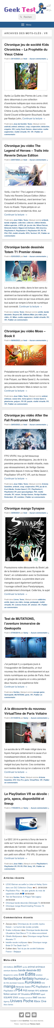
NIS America (41, 228)
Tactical (33, 233)
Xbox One (40, 1001)
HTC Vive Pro (18, 780)
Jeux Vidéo (18, 220)
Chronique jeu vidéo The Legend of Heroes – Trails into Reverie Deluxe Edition (26, 150)
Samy (25, 632)
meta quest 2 (27, 398)
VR (32, 131)
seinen (13, 994)
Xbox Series (8, 1004)
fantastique (12, 978)
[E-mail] (34, 1014)
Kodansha (20, 983)
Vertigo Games (27, 494)
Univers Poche (21, 1000)
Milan (15, 317)
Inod (25, 58)
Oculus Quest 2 (39, 398)
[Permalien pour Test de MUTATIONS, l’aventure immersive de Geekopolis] (25, 660)
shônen (34, 604)
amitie (40, 312)
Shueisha (25, 994)
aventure (7, 970)
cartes (15, 975)
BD (21, 314)
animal (14, 126)
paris (27, 694)
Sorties (16, 692)
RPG (28, 233)
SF (29, 604)
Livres (16, 312)
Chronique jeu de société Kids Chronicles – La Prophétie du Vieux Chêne (26, 49)
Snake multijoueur (13, 930)
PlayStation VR (34, 230)
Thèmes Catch (35, 1024)
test (35, 997)
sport (43, 994)
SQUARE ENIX (11, 997)
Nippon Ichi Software (26, 228)
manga (26, 602)
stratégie (22, 997)
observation (37, 129)
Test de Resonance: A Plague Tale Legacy (23, 896)
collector (30, 222)
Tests (30, 124)
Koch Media (9, 489)
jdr (25, 225)
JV (11, 317)
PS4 (6, 233)
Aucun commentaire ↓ (39, 58)
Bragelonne (8, 975)
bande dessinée (27, 970)
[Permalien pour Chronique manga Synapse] (25, 563)
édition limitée (40, 222)
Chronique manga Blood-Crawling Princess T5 (25, 905)
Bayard (16, 314)
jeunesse (13, 982)
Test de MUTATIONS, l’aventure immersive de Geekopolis (22, 623)
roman (31, 990)
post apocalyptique (25, 491)
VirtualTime (34, 780)
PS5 (10, 233)
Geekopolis (9, 694)
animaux (21, 126)
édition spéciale (10, 225)
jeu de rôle (31, 225)
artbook (45, 220)
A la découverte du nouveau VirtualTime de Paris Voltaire (25, 711)
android (7, 126)
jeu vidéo (39, 314)
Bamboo (14, 970)
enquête (7, 129)
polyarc (17, 401)
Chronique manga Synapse (24, 508)
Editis (30, 974)
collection (22, 222)
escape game (38, 692)
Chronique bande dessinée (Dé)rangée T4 (23, 902)
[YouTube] (27, 1014)
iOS (13, 129)
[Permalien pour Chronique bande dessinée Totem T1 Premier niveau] (25, 283)
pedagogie (34, 602)
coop (28, 126)
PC (29, 489)
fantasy (28, 978)
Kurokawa (33, 982)
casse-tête (16, 398)
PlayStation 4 (9, 230)
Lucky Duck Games (24, 129)
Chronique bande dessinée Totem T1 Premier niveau (24, 249)
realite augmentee (25, 317)
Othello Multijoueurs (14, 936)
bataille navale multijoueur (16, 942)
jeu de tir (43, 486)
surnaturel (28, 997)
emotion (39, 975)
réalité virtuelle (20, 131)
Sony (30, 866)
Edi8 (21, 974)
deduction (45, 126)
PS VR (43, 230)
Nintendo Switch (11, 228)
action (18, 966)
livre (43, 982)
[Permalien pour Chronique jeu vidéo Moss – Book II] (25, 368)
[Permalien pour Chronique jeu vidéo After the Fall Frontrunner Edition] (25, 452)
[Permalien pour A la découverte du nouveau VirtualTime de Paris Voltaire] (25, 745)
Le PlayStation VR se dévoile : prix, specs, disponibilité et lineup (26, 798)
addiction (42, 599)
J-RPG (20, 225)
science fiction (21, 604)
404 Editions (8, 967)
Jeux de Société (20, 124)
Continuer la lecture (33, 118)
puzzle (29, 401)
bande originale (10, 222)
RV (29, 131)
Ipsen (12, 602)
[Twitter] (21, 1014)
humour (40, 978)
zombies (20, 497)
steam (17, 494)
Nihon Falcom (42, 225)
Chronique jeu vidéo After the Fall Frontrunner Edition (26, 417)
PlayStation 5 (21, 230)
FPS (37, 486)
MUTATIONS (19, 694)
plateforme (8, 401)
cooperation (35, 126)
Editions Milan (28, 314)
